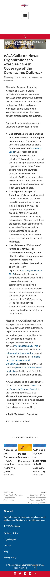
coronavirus (8, 80)
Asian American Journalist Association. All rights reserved (26, 566)
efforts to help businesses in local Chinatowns (23, 360)
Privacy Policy (10, 557)
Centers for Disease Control (23, 389)
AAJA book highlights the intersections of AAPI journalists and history (40, 461)
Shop (6, 551)
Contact (7, 545)
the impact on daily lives (26, 345)
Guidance (34, 77)
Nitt (25, 77)
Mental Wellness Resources (24, 457)
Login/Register (10, 539)
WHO (34, 385)
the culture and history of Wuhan (23, 351)
